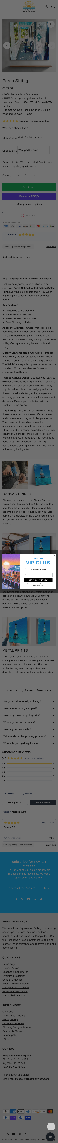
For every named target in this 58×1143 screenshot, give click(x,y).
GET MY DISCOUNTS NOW (38, 580)
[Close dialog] (54, 555)
